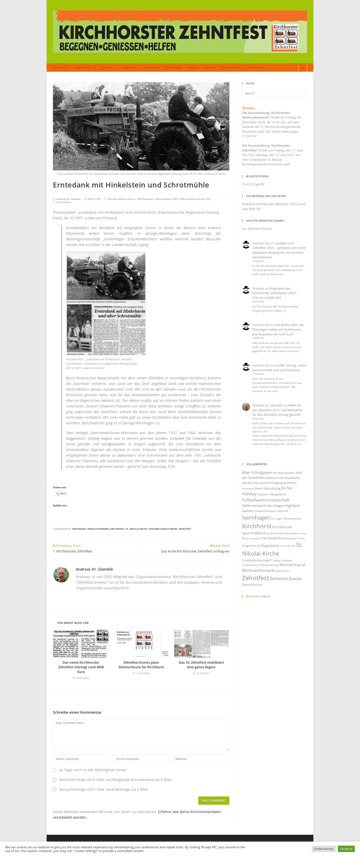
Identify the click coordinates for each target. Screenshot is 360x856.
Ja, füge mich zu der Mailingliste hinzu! (92, 769)
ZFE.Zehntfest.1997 (167, 199)
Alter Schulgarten (257, 472)
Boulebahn (292, 478)
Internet (282, 511)
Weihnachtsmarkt (258, 570)
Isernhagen (256, 517)
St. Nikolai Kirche (136, 528)
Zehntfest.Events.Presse (122, 199)
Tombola (263, 565)
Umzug (274, 565)
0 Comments (63, 202)
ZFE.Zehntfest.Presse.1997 (195, 199)
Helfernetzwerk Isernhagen (263, 505)
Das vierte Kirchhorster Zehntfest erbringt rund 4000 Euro (81, 667)
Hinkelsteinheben (98, 528)
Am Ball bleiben (284, 473)
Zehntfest (185, 528)
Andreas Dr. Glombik (68, 199)
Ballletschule (275, 478)
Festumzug (272, 488)
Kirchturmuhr (275, 533)
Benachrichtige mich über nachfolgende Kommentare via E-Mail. (115, 779)
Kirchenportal (292, 518)
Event (259, 488)
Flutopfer (263, 494)
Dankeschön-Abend (255, 483)
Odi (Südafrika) (272, 538)
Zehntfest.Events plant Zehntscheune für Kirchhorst (141, 664)
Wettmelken (283, 571)
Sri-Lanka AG (287, 546)
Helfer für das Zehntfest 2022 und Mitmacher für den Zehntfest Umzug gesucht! (277, 410)
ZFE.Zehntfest (146, 199)
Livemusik (255, 538)
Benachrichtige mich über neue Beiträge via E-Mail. (104, 789)
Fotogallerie (277, 494)
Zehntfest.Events (286, 578)
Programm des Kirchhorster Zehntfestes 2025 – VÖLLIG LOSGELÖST (275, 293)
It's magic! (277, 518)
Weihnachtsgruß (292, 564)
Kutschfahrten (292, 533)
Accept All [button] (346, 849)
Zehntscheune (252, 585)
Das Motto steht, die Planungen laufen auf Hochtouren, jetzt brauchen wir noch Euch (278, 329)
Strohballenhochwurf (163, 528)
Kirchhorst (117, 528)
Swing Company (282, 560)
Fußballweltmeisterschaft (266, 500)
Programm (249, 546)
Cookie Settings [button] (323, 849)
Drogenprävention (283, 483)
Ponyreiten (290, 538)
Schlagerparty (268, 545)
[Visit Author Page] (61, 574)
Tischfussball (249, 565)
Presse (301, 538)
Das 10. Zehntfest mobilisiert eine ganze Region (201, 664)
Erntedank (79, 528)
